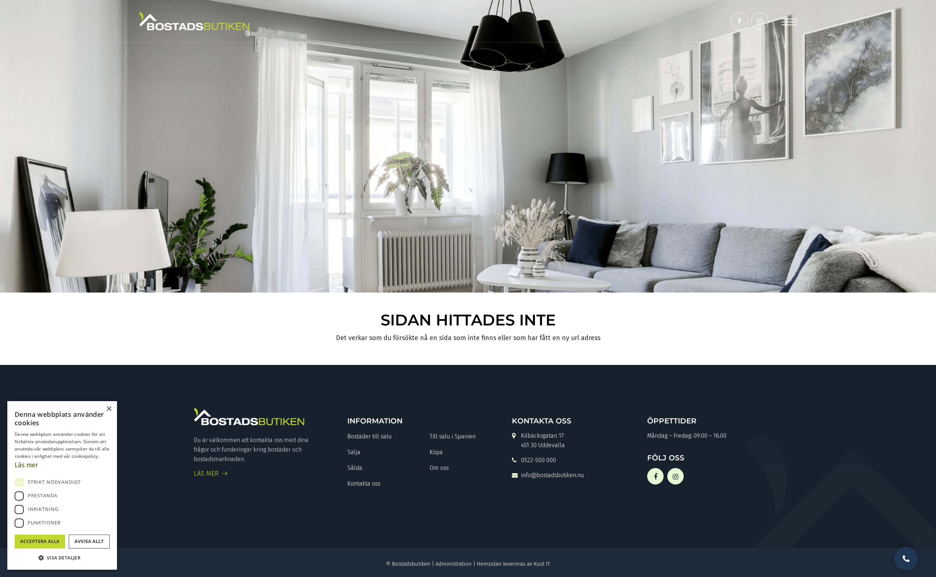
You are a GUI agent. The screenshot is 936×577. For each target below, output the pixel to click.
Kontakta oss (363, 483)
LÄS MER (206, 473)
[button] (62, 557)
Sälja (354, 452)
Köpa (436, 452)
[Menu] (789, 21)
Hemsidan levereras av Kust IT (513, 564)
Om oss (439, 467)
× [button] (109, 409)
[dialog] (62, 485)
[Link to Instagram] (760, 21)
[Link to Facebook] (739, 21)
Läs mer (26, 465)
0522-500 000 (538, 460)
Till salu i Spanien (453, 436)
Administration (453, 564)
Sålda (354, 467)
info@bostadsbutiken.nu (552, 475)
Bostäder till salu (369, 436)
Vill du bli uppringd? (906, 558)
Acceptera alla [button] (40, 541)
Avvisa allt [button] (89, 541)
